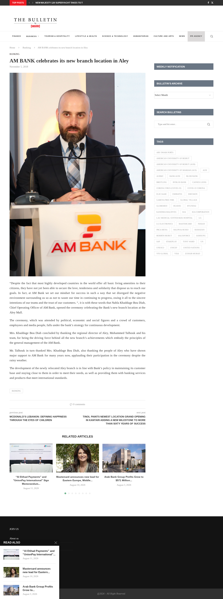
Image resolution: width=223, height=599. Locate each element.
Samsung (201, 236)
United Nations (191, 248)
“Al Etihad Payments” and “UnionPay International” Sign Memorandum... (31, 480)
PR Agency (196, 36)
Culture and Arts (164, 36)
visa (176, 254)
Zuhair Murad (192, 254)
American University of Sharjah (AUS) (176, 170)
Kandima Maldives (166, 212)
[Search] (211, 36)
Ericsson (192, 194)
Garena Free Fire (165, 200)
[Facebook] (208, 3)
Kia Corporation (200, 212)
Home (12, 47)
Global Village (188, 200)
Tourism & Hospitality (57, 36)
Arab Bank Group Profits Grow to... (38, 588)
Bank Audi (175, 176)
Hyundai (191, 206)
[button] (29, 3)
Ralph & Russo (181, 230)
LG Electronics (164, 224)
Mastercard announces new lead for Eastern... (37, 570)
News (182, 36)
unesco (160, 248)
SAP (158, 242)
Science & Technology (115, 36)
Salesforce (184, 236)
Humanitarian (140, 36)
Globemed (161, 206)
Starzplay (171, 242)
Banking (27, 47)
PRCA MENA (161, 230)
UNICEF (173, 248)
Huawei (177, 206)
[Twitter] (212, 3)
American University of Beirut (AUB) (175, 164)
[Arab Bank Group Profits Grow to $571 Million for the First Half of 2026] (123, 458)
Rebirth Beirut (164, 236)
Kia (184, 212)
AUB (205, 170)
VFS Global (162, 254)
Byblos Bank (179, 182)
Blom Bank (192, 176)
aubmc (159, 176)
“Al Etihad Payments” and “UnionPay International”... (39, 552)
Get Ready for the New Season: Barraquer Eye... (65, 3)
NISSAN (201, 224)
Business (31, 36)
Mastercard (185, 224)
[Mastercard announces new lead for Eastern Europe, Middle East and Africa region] (77, 458)
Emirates (177, 194)
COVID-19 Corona (196, 188)
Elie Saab (161, 194)
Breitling (161, 182)
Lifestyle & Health (86, 36)
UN (202, 242)
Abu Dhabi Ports (164, 152)
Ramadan (200, 230)
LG (200, 218)
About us (14, 538)
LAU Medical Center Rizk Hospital (174, 218)
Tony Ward (188, 242)
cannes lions (199, 182)
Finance (16, 36)
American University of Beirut (172, 158)
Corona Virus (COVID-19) (168, 188)
